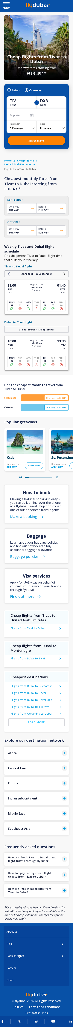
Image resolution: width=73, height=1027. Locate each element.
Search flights (36, 140)
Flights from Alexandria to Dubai (31, 713)
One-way (35, 90)
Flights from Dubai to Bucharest (31, 686)
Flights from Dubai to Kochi (28, 693)
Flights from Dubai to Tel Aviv (29, 706)
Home (8, 160)
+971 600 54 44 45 (36, 1013)
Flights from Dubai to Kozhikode (31, 700)
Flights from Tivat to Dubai (27, 628)
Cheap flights (25, 160)
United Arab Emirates (17, 164)
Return (16, 90)
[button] (36, 753)
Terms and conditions (44, 1007)
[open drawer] (6, 4)
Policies (18, 1007)
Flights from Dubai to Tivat (27, 658)
